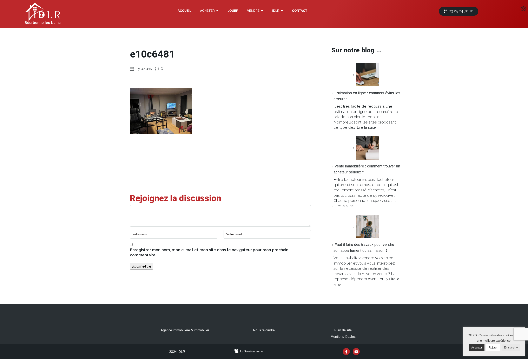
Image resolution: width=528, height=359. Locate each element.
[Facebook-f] (346, 351)
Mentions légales (343, 336)
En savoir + (511, 347)
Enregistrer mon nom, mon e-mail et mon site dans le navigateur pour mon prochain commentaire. (209, 252)
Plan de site (343, 330)
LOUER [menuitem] (232, 10)
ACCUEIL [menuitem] (184, 10)
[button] (217, 10)
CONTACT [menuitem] (299, 10)
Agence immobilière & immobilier (185, 330)
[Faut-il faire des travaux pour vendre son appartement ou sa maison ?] (366, 226)
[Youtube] (356, 351)
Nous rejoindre (264, 330)
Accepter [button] (476, 347)
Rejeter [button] (493, 347)
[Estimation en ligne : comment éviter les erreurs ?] (366, 74)
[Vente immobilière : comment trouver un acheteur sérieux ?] (366, 148)
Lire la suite (366, 127)
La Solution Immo (251, 351)
